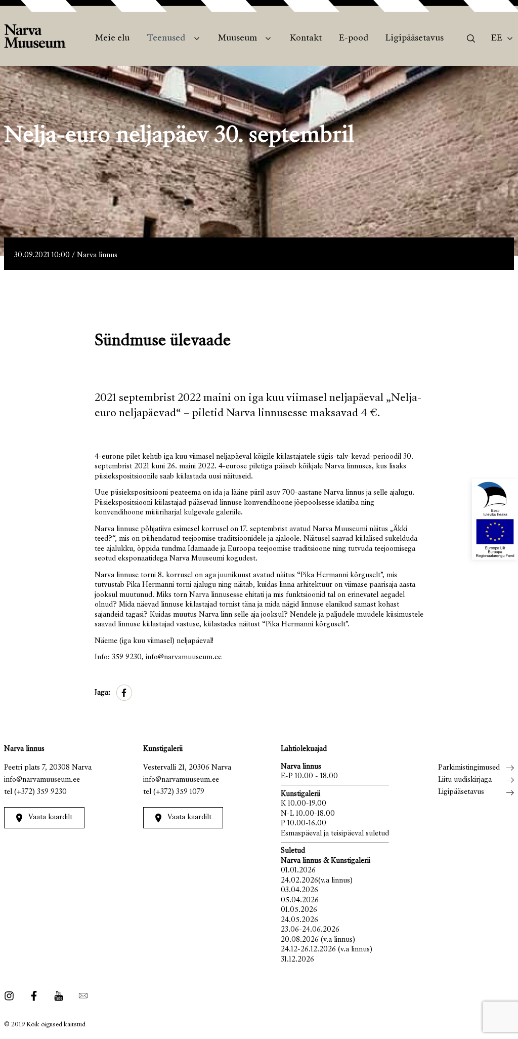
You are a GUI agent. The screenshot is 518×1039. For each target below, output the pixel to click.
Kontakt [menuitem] (306, 38)
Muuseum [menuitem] (237, 38)
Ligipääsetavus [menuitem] (414, 38)
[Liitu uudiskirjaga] (80, 996)
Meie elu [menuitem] (112, 38)
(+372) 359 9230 (40, 792)
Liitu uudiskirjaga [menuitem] (465, 780)
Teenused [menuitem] (166, 38)
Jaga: (102, 693)
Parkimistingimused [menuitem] (469, 768)
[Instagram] (11, 996)
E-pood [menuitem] (353, 38)
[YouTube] (58, 996)
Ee (496, 38)
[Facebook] (34, 996)
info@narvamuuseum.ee (42, 780)
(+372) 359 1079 (178, 792)
